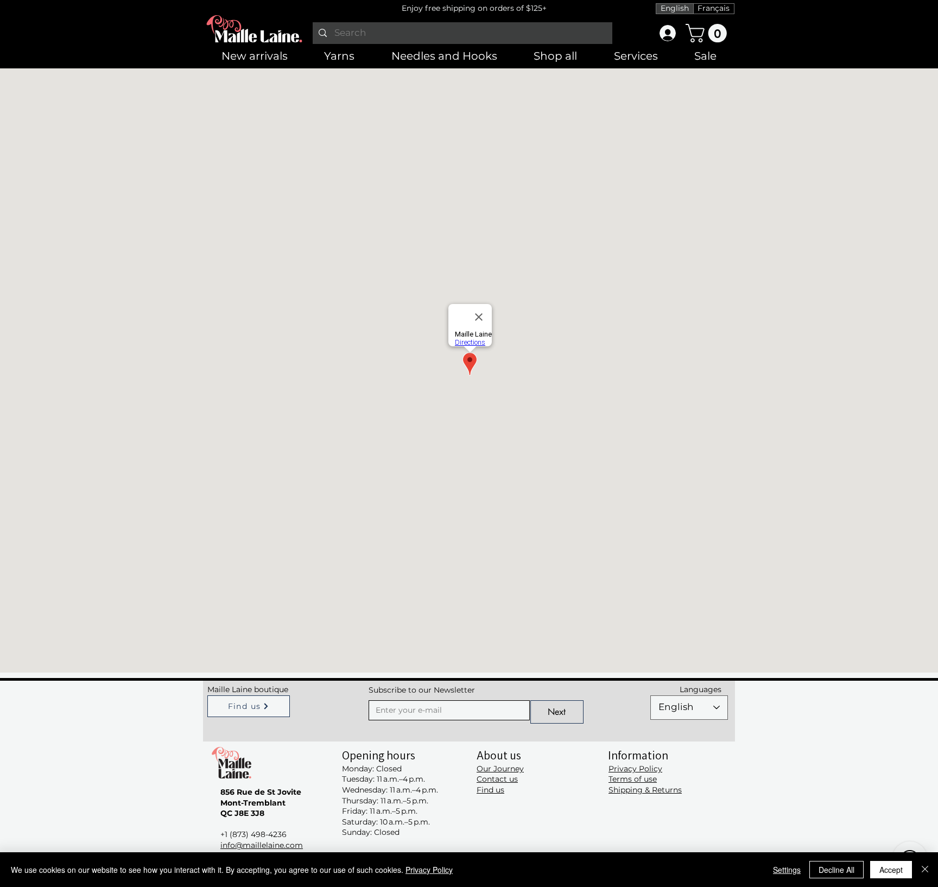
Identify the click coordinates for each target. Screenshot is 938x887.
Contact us (497, 779)
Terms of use (633, 779)
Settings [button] (787, 869)
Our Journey (500, 769)
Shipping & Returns (645, 790)
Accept (891, 869)
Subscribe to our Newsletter (422, 690)
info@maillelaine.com (261, 845)
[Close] (924, 869)
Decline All (836, 869)
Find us (490, 790)
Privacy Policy (635, 769)
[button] (708, 33)
